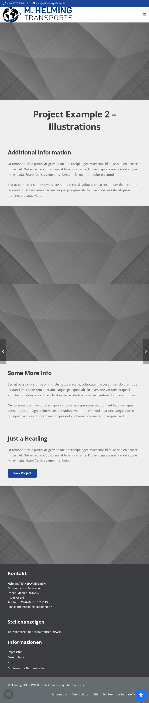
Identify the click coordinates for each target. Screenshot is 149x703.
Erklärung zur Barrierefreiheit (27, 668)
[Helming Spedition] (37, 14)
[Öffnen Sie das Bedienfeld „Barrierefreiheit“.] (141, 695)
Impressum (15, 652)
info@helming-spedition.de (34, 607)
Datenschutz (16, 657)
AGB (10, 663)
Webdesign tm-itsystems (68, 685)
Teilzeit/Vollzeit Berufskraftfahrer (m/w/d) (35, 632)
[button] (144, 14)
